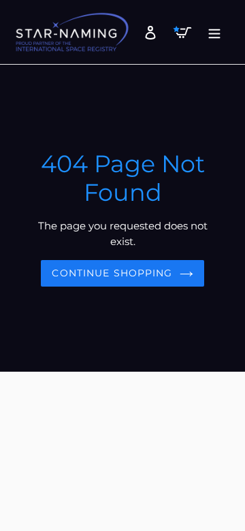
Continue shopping (112, 273)
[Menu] (210, 32)
